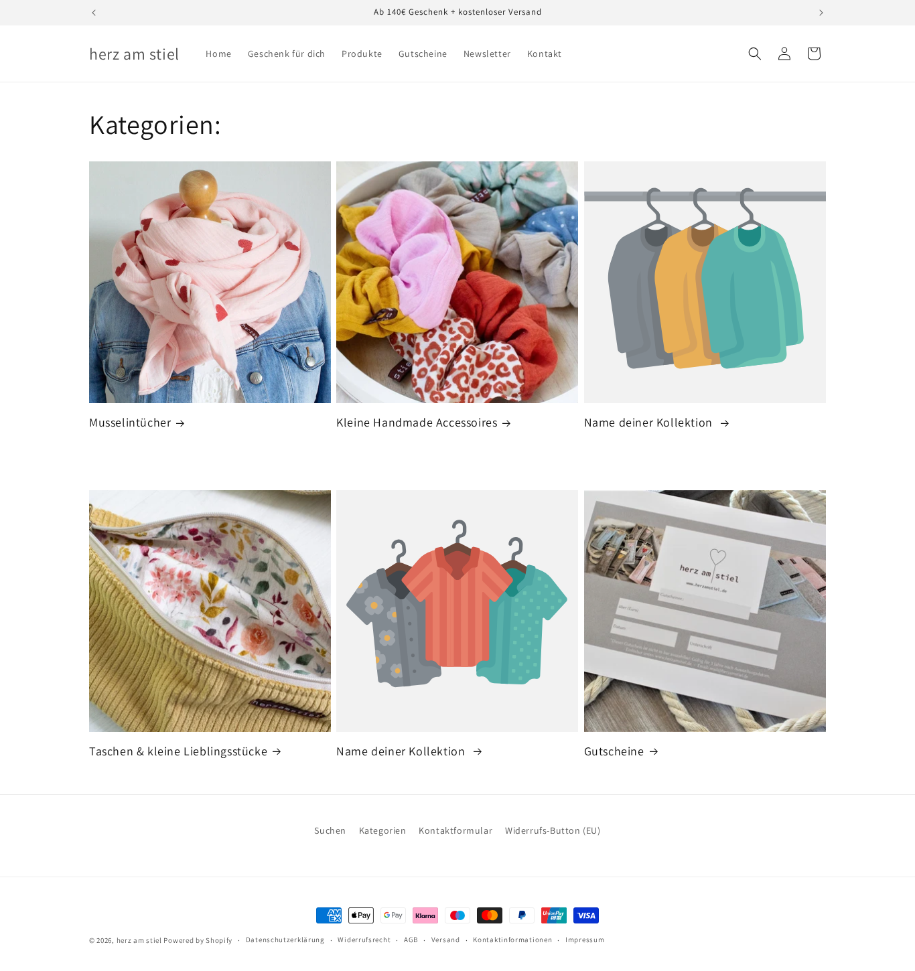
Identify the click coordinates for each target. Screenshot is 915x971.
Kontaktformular (455, 830)
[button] (755, 53)
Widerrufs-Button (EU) (553, 830)
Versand (445, 939)
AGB (411, 939)
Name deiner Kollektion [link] (650, 422)
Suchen (330, 830)
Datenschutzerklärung (285, 939)
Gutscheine (614, 751)
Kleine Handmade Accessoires (416, 422)
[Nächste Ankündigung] (821, 12)
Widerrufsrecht (364, 939)
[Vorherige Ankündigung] (94, 12)
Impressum (584, 939)
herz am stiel (139, 940)
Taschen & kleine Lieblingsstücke (178, 751)
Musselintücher (130, 422)
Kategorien (383, 830)
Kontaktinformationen (512, 939)
